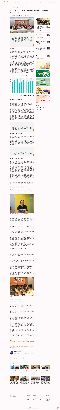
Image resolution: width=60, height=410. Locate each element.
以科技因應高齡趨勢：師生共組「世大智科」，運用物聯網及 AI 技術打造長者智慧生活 (24, 383)
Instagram (48, 399)
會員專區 (56, 2)
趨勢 (42, 37)
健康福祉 (15, 7)
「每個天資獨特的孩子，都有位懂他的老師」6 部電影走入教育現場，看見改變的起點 (43, 27)
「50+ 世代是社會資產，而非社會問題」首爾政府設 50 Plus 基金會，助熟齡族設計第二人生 (45, 383)
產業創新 (41, 37)
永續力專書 (34, 399)
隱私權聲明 (30, 407)
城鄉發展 (11, 381)
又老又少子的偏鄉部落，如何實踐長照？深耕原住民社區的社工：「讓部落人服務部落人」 (14, 383)
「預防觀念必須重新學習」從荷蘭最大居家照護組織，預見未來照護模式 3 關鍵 (14, 372)
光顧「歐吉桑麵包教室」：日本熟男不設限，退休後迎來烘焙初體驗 (45, 372)
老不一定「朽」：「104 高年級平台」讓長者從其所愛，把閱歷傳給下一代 (35, 383)
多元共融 (24, 381)
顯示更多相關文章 (30, 389)
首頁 (10, 7)
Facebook (48, 398)
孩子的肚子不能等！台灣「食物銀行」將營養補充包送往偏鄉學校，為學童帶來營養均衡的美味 (41, 56)
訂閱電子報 (47, 400)
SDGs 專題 (34, 398)
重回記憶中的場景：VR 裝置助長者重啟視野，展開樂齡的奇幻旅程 (35, 372)
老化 (40, 109)
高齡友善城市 (45, 107)
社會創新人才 (41, 398)
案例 (14, 15)
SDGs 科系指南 (41, 399)
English (28, 399)
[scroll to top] (58, 408)
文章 (12, 7)
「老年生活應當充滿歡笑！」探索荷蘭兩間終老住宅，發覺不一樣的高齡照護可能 (41, 35)
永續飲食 (41, 58)
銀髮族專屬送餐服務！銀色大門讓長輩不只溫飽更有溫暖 (24, 371)
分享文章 (17, 15)
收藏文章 (26, 15)
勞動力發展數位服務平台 (21, 96)
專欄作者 (28, 398)
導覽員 (37, 109)
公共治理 (18, 7)
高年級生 (41, 107)
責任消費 (38, 43)
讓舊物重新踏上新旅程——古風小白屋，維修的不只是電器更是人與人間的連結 (41, 48)
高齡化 (37, 107)
